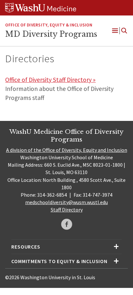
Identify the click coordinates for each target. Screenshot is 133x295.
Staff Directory (67, 209)
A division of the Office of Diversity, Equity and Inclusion (66, 150)
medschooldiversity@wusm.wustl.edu (66, 202)
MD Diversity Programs (51, 34)
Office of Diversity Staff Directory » (50, 80)
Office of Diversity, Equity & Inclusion (48, 25)
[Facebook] (66, 224)
